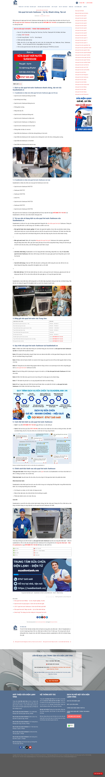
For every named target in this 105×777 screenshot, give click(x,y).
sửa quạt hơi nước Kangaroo (81, 74)
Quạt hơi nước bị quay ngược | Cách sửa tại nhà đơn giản (29, 603)
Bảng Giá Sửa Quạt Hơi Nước (81, 13)
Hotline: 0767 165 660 (74, 716)
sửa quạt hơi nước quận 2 (81, 18)
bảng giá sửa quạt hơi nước (43, 240)
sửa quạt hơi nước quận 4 (81, 23)
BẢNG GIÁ (71, 6)
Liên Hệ (85, 6)
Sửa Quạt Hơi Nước (53, 621)
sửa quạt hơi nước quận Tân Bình (82, 55)
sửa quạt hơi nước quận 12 (81, 42)
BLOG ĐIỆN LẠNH (78, 6)
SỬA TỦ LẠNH (54, 6)
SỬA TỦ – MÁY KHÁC (63, 6)
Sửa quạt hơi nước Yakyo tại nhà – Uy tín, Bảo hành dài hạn (29, 609)
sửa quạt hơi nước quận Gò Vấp (82, 50)
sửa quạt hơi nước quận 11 (81, 40)
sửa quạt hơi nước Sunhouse (81, 77)
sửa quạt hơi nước (21, 367)
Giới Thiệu (26, 6)
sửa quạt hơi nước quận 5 (81, 25)
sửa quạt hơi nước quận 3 (81, 20)
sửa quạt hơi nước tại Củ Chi (81, 67)
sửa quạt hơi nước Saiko (80, 89)
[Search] (77, 3)
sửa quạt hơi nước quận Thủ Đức (82, 60)
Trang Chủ (20, 6)
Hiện (20, 84)
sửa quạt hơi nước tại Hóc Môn (82, 69)
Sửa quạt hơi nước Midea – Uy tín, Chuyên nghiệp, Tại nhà (29, 600)
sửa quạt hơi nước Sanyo (81, 91)
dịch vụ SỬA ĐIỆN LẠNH (73, 700)
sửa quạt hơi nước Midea (81, 87)
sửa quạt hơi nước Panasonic (81, 94)
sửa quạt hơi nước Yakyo (80, 79)
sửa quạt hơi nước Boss (80, 72)
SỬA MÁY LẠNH (33, 6)
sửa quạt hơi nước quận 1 (81, 15)
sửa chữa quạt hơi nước (54, 223)
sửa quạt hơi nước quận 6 (81, 28)
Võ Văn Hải (47, 15)
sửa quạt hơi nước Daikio (81, 82)
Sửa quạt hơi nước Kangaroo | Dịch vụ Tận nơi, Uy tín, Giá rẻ (28, 641)
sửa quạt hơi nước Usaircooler (82, 84)
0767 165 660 (52, 22)
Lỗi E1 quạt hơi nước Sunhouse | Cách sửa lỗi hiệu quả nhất (30, 606)
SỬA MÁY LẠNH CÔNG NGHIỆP (44, 6)
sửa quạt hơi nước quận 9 (81, 35)
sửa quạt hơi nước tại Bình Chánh (82, 62)
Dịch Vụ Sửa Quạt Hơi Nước (42, 10)
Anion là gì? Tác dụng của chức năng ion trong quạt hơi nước (30, 612)
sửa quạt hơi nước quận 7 (81, 30)
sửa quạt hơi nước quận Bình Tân (82, 45)
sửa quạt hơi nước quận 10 (81, 37)
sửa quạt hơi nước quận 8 (81, 33)
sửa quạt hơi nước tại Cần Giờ (82, 64)
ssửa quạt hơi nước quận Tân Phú (82, 57)
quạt (42, 471)
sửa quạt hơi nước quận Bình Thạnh (83, 47)
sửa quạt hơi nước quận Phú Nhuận (83, 52)
